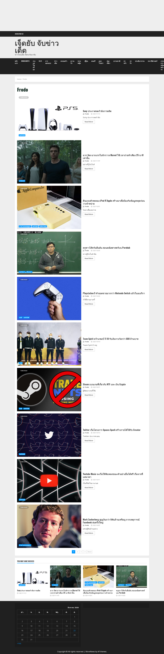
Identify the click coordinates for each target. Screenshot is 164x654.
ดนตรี (93, 61)
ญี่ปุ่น (86, 61)
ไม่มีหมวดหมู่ (43, 226)
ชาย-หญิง (79, 62)
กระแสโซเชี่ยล (34, 65)
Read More (89, 122)
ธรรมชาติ (116, 61)
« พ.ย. (19, 643)
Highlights (25, 61)
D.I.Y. (40, 61)
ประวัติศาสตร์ (152, 61)
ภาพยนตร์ (22, 181)
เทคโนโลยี (22, 135)
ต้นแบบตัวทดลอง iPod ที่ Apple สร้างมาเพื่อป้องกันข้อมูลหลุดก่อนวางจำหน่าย (49, 207)
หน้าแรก (16, 62)
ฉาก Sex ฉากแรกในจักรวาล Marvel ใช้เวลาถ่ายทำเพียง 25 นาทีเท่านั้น (49, 162)
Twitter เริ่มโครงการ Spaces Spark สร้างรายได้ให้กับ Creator (49, 435)
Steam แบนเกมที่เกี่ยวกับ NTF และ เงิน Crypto (49, 389)
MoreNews (90, 651)
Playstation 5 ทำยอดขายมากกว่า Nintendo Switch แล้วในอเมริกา (49, 298)
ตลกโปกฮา (101, 62)
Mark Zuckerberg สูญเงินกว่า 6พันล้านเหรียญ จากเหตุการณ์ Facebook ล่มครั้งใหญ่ (49, 526)
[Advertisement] (82, 15)
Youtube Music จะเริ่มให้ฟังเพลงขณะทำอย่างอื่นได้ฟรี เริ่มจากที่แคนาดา (49, 480)
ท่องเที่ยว (108, 62)
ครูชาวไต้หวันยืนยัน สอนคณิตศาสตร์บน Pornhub (49, 253)
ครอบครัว (64, 61)
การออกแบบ (48, 62)
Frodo (86, 114)
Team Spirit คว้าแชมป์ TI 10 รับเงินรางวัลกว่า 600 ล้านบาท (49, 344)
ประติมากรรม (139, 61)
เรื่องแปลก (29, 272)
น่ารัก (131, 62)
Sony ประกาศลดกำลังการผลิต (49, 116)
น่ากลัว (125, 62)
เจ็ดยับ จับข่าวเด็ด (37, 46)
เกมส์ (20, 317)
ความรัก (72, 62)
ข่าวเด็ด (55, 62)
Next (90, 552)
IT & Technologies (25, 226)
